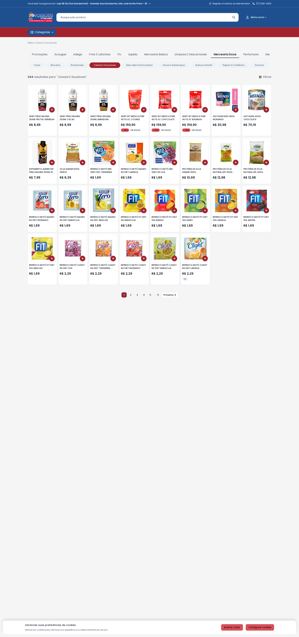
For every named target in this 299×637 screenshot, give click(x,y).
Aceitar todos (232, 627)
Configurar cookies (259, 627)
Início (30, 42)
